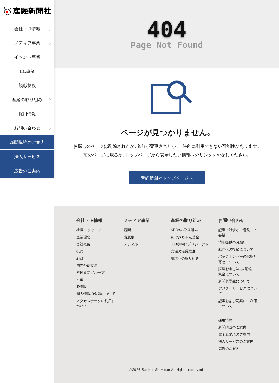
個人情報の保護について (95, 293)
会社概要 (83, 244)
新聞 (127, 230)
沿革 (79, 279)
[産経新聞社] (27, 11)
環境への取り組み (185, 258)
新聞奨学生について (234, 281)
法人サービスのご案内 (236, 341)
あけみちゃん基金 (185, 237)
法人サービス (27, 156)
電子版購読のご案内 (234, 334)
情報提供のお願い (232, 242)
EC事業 (27, 71)
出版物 (129, 237)
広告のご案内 (27, 170)
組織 (79, 258)
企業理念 (83, 237)
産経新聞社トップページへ (167, 178)
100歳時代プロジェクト (190, 244)
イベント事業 (27, 57)
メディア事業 (27, 43)
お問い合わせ (27, 128)
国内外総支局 (87, 265)
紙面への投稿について (236, 249)
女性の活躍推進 (183, 251)
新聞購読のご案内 (27, 142)
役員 (79, 251)
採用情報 (27, 113)
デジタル (131, 244)
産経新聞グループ (90, 272)
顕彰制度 (27, 85)
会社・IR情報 (27, 28)
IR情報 (81, 286)
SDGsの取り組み (184, 230)
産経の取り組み (27, 99)
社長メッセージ (88, 230)
